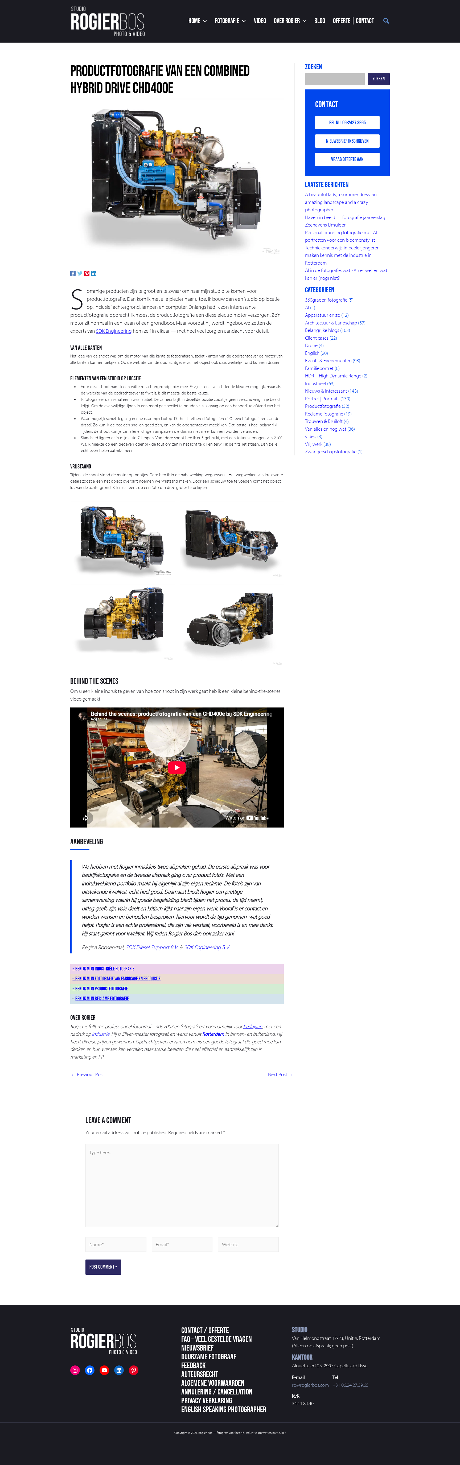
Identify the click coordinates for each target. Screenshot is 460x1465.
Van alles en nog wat (325, 429)
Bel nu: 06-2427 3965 (347, 123)
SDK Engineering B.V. (207, 947)
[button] (197, 21)
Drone (311, 345)
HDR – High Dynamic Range (333, 375)
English (312, 353)
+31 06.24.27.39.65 (350, 1385)
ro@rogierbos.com (310, 1385)
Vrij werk (313, 444)
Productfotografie (323, 406)
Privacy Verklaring (206, 1401)
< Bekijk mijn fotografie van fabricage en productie (116, 979)
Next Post (280, 1074)
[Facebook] (73, 272)
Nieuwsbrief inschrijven (347, 141)
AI (307, 307)
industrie (100, 1034)
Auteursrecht (199, 1374)
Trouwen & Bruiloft (324, 421)
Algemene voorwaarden (212, 1383)
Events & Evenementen (328, 360)
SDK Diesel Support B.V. (152, 947)
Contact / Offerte (205, 1330)
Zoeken (379, 79)
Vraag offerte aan (347, 159)
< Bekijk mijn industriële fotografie (103, 969)
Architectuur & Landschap (331, 322)
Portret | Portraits (322, 398)
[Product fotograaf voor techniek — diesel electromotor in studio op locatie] (122, 540)
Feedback (193, 1366)
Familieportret (319, 368)
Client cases (316, 338)
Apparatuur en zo (322, 315)
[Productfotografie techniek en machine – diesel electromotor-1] (232, 625)
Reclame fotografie (324, 413)
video (310, 436)
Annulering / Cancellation (216, 1392)
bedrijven (252, 1026)
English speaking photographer (223, 1409)
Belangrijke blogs (322, 330)
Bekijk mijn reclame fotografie (102, 999)
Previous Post (87, 1074)
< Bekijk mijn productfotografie (100, 989)
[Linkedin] (93, 272)
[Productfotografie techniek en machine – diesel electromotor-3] (232, 540)
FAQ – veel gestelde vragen (216, 1339)
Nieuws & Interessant (326, 391)
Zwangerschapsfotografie (330, 451)
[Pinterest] (86, 272)
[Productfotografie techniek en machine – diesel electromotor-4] (122, 625)
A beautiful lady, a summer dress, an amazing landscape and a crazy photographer (341, 202)
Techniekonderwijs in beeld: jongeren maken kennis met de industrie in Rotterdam (342, 255)
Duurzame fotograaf (208, 1357)
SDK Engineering (114, 330)
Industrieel (315, 383)
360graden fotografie (326, 300)
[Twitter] (80, 272)
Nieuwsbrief (197, 1348)
